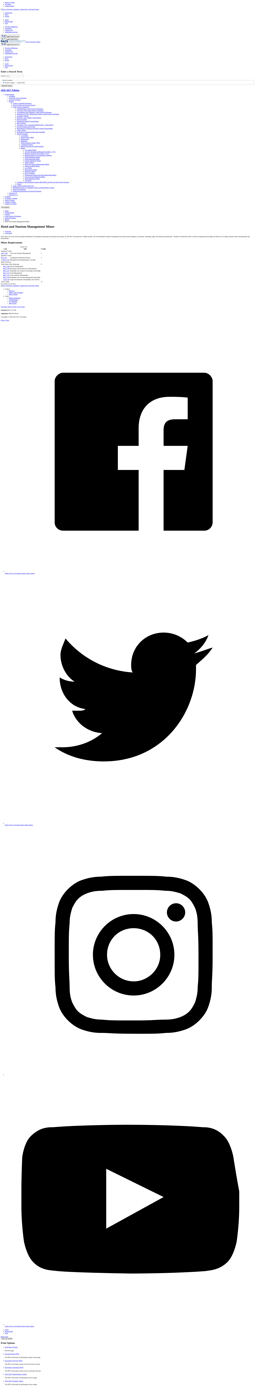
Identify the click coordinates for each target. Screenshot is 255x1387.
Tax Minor (28, 180)
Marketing (24, 141)
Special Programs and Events (26, 127)
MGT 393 (6, 277)
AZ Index (8, 4)
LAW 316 (6, 279)
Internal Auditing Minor (32, 166)
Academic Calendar (11, 198)
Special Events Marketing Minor (35, 177)
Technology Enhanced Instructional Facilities (31, 132)
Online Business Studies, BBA (30, 143)
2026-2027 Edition (10, 90)
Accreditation (13, 301)
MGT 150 (6, 260)
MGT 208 (4, 253)
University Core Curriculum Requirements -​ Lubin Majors (35, 125)
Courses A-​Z (13, 193)
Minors (23, 148)
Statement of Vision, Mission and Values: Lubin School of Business (38, 114)
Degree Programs (22, 134)
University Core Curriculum (17, 98)
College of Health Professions (22, 103)
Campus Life (9, 30)
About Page (8, 13)
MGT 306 (6, 266)
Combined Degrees (27, 144)
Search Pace (21, 83)
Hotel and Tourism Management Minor (37, 164)
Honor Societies (22, 119)
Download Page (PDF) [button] (12, 1354)
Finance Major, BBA (27, 137)
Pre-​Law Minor (29, 173)
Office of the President (16, 292)
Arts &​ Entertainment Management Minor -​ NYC (40, 152)
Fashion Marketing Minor (33, 161)
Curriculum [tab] (8, 233)
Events (7, 16)
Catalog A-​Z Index (11, 204)
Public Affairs (13, 294)
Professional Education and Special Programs (27, 191)
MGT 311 (6, 271)
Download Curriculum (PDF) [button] (14, 1367)
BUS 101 (4, 258)
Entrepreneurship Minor (32, 159)
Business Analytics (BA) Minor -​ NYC (37, 153)
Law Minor (28, 168)
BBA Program (21, 123)
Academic (12, 96)
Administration (13, 300)
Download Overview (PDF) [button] (14, 1361)
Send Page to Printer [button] (11, 1347)
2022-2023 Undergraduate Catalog (16, 1374)
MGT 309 (6, 268)
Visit (6, 23)
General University (15, 100)
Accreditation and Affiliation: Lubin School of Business (34, 112)
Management (25, 139)
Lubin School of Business (21, 107)
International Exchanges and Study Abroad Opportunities (35, 128)
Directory (12, 291)
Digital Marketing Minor (32, 157)
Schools (11, 101)
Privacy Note (5, 320)
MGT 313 (6, 275)
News (6, 14)
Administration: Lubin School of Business (30, 109)
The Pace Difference (11, 27)
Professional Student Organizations (28, 121)
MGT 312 (6, 273)
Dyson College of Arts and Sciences (24, 105)
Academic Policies (22, 116)
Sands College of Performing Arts (23, 186)
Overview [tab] (8, 231)
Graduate (8, 196)
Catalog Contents (10, 202)
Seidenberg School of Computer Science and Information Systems (33, 188)
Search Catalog (10, 83)
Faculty (19, 184)
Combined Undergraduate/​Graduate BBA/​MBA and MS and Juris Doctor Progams (43, 182)
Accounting (24, 136)
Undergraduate (9, 94)
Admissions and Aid (11, 32)
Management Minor (31, 170)
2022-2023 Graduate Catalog (14, 1381)
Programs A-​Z (13, 195)
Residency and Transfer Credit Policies (29, 118)
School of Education (19, 189)
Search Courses (10, 200)
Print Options (5, 207)
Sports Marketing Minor (32, 179)
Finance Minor (29, 162)
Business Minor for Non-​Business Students (38, 155)
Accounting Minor (30, 150)
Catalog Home (9, 6)
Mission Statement (14, 298)
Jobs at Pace (12, 303)
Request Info (9, 21)
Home (7, 211)
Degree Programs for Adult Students (32, 146)
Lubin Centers (21, 130)
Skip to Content (10, 2)
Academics (8, 28)
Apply (7, 20)
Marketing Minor (30, 171)
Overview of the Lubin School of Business (30, 110)
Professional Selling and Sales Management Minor (40, 175)
